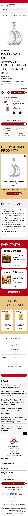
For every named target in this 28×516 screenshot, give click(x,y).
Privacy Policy (9, 501)
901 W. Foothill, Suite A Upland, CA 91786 (14, 447)
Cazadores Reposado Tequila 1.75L (18, 103)
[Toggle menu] (2, 5)
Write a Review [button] (14, 349)
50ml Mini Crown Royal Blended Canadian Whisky (7, 325)
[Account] (21, 5)
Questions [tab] (13, 357)
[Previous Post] (9, 266)
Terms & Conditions (18, 501)
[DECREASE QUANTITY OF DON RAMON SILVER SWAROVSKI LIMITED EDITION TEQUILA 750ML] (2, 92)
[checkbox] (25, 156)
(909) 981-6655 (22, 512)
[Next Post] (18, 266)
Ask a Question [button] (14, 353)
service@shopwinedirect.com (9, 512)
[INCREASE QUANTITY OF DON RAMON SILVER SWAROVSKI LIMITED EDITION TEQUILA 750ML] (8, 92)
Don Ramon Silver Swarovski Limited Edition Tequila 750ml (14, 182)
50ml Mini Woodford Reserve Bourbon (20, 325)
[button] (25, 173)
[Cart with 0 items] (25, 5)
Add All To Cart (13, 194)
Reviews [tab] (5, 357)
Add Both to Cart (13, 124)
